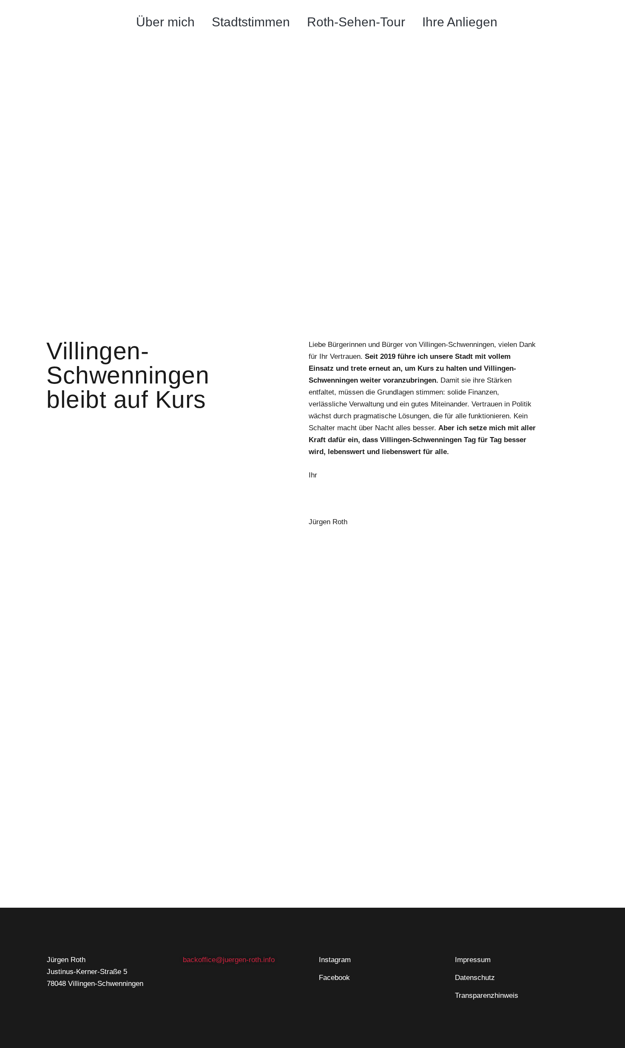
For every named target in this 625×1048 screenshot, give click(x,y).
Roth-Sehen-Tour (356, 22)
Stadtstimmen (251, 22)
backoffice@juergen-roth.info (229, 960)
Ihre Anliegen (459, 22)
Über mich (165, 22)
